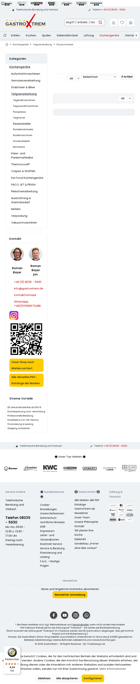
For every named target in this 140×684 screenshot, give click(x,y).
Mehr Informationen (113, 669)
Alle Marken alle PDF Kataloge (87, 502)
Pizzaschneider (22, 123)
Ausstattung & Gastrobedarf (21, 200)
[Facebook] (53, 615)
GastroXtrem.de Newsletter (85, 511)
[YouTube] (64, 615)
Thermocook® (20, 164)
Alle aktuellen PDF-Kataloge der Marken (25, 380)
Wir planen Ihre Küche (84, 533)
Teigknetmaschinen (24, 100)
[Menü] (18, 648)
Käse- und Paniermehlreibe (22, 155)
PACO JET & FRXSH (23, 184)
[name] (11, 468)
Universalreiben (21, 141)
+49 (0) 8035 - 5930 (113, 9)
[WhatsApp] (86, 615)
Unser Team (82, 517)
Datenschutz (48, 518)
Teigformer (19, 117)
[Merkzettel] (122, 22)
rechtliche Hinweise (52, 522)
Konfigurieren (93, 678)
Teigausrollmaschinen (25, 106)
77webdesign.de (96, 643)
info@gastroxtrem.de (28, 288)
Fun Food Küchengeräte (27, 178)
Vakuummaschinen (24, 222)
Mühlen (16, 209)
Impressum (47, 531)
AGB (42, 526)
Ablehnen (44, 678)
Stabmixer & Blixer (23, 87)
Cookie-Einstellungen (48, 507)
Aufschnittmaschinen (25, 74)
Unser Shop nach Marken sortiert (22, 365)
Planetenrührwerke (23, 129)
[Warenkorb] (131, 22)
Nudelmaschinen (22, 135)
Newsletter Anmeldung (70, 595)
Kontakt (79, 526)
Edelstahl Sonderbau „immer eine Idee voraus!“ (87, 543)
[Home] (5, 35)
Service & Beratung (52, 548)
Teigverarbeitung (24, 94)
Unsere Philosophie (86, 522)
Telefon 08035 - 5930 (17, 520)
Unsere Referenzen (52, 513)
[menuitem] (131, 22)
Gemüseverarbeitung (25, 80)
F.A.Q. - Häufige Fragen (50, 563)
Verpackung (19, 216)
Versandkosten (80, 624)
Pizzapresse (19, 111)
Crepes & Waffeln (23, 171)
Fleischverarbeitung (24, 191)
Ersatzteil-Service (51, 544)
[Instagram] (75, 615)
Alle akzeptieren (67, 678)
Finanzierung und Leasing (51, 555)
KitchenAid (19, 146)
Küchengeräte (19, 67)
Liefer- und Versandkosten (49, 537)
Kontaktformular (25, 295)
